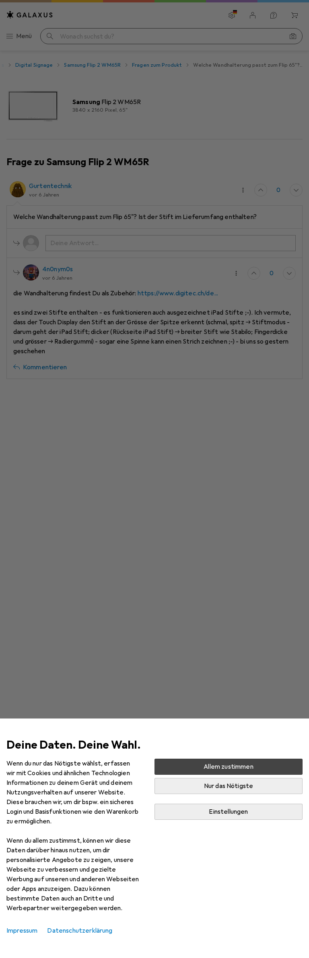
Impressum (21, 931)
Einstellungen (228, 812)
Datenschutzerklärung (79, 931)
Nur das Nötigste (228, 786)
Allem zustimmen (228, 767)
